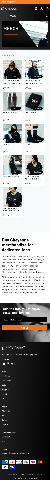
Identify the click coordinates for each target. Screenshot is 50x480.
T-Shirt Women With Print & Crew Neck (12, 209)
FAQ (3, 441)
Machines (6, 375)
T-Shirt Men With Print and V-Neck (11, 81)
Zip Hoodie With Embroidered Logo (34, 81)
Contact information (27, 474)
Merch (4, 394)
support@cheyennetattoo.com (15, 452)
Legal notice (41, 474)
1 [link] (18, 225)
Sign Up (24, 327)
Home (4, 55)
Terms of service (20, 478)
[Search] (47, 16)
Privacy (5, 415)
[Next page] (32, 225)
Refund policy (33, 478)
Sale (4, 398)
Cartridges (6, 380)
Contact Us (6, 436)
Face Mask (8, 144)
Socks (28, 144)
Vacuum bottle (10, 112)
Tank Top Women (11, 176)
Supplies (6, 389)
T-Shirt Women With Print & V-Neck (32, 177)
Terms (4, 420)
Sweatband (30, 112)
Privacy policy (12, 474)
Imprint (5, 424)
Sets (4, 385)
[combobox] (28, 16)
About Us (6, 410)
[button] (3, 16)
